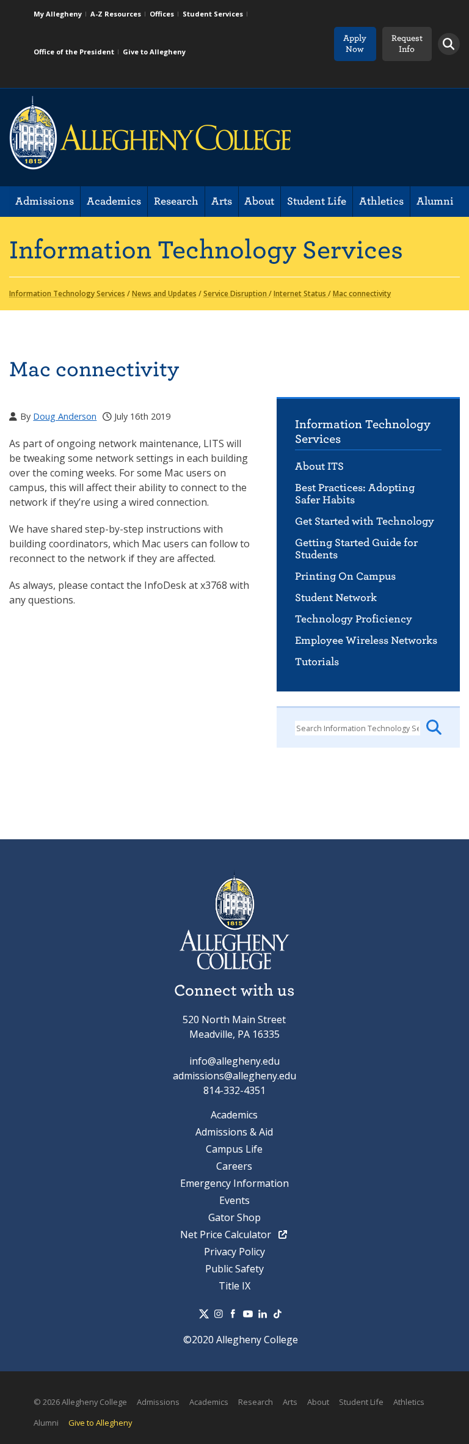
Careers (234, 1166)
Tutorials (317, 662)
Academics (114, 201)
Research (176, 201)
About (259, 201)
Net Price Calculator (227, 1234)
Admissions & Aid (234, 1132)
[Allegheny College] (150, 137)
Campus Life (234, 1149)
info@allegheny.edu (234, 1061)
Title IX (234, 1286)
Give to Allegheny (154, 51)
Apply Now (354, 44)
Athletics (381, 201)
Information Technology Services (363, 431)
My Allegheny (58, 13)
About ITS (319, 466)
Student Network (336, 597)
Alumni (435, 201)
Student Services (213, 13)
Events (234, 1200)
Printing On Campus (345, 576)
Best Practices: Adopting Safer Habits (355, 494)
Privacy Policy (234, 1251)
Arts (221, 201)
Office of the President (74, 51)
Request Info (407, 44)
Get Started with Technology (364, 521)
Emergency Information (234, 1183)
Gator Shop (234, 1217)
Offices (162, 13)
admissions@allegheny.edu (234, 1075)
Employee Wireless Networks (366, 640)
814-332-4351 (234, 1090)
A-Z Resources (115, 13)
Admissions (44, 201)
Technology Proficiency (353, 619)
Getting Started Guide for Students (356, 549)
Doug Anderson (64, 416)
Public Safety (234, 1268)
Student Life (316, 201)
